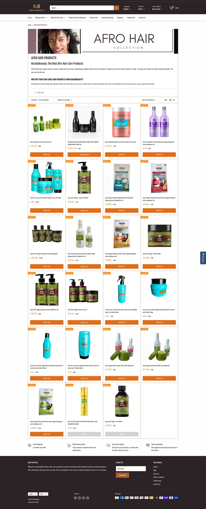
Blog (154, 470)
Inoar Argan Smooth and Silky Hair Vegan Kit (156, 365)
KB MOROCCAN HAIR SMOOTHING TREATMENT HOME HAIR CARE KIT (83, 143)
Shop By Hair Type (56, 17)
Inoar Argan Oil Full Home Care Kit (40, 142)
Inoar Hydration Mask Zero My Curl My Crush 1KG (120, 142)
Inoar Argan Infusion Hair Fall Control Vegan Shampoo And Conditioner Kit (159, 199)
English (31, 494)
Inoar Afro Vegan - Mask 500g (152, 254)
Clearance (120, 17)
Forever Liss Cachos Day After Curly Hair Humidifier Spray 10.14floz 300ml (121, 310)
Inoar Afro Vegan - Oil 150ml (113, 421)
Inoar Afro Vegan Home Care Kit (77, 309)
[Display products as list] (174, 100)
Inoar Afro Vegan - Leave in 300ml (78, 198)
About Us (156, 474)
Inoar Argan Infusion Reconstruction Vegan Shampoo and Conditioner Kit (46, 422)
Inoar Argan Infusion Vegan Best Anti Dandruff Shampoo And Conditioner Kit (119, 199)
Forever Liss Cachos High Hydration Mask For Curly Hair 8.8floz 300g (159, 310)
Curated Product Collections (77, 17)
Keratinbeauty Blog (107, 17)
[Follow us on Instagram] (83, 497)
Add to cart (46, 154)
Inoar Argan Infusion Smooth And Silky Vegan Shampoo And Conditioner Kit (81, 255)
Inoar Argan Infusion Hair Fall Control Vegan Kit (119, 365)
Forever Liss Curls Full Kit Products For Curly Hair (45, 198)
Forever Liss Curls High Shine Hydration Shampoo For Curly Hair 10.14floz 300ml (46, 366)
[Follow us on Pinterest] (87, 497)
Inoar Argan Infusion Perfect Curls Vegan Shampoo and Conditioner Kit (120, 255)
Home (30, 17)
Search (155, 467)
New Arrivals (94, 17)
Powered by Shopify (33, 502)
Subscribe (122, 475)
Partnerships (131, 17)
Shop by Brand (40, 17)
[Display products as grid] (170, 100)
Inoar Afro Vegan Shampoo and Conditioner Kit (44, 309)
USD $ (41, 494)
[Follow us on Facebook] (75, 497)
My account (156, 9)
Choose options (84, 154)
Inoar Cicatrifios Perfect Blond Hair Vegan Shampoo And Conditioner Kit (158, 143)
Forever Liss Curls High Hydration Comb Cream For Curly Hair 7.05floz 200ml (83, 366)
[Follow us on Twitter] (79, 497)
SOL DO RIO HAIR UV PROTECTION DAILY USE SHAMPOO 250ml (82, 422)
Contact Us (142, 17)
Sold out (84, 434)
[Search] (116, 7)
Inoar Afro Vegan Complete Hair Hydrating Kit (44, 254)
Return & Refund (158, 477)
